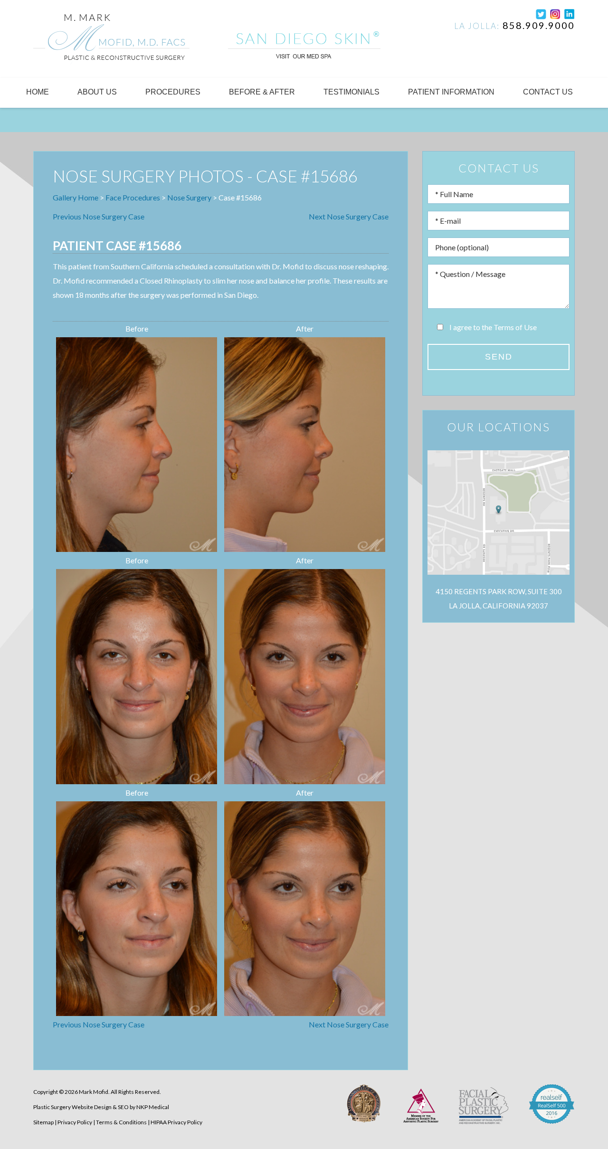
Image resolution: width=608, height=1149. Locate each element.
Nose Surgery (189, 197)
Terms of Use (515, 327)
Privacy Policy (74, 1122)
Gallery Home (75, 197)
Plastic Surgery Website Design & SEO (81, 1107)
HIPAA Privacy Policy (176, 1122)
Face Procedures (132, 197)
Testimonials (351, 92)
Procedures (172, 92)
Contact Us (548, 92)
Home (37, 92)
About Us (97, 92)
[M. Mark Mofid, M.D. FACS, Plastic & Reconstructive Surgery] (111, 41)
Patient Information (451, 92)
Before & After (262, 92)
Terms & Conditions (121, 1122)
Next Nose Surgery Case (349, 216)
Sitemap (43, 1122)
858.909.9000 (539, 25)
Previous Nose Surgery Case (98, 216)
